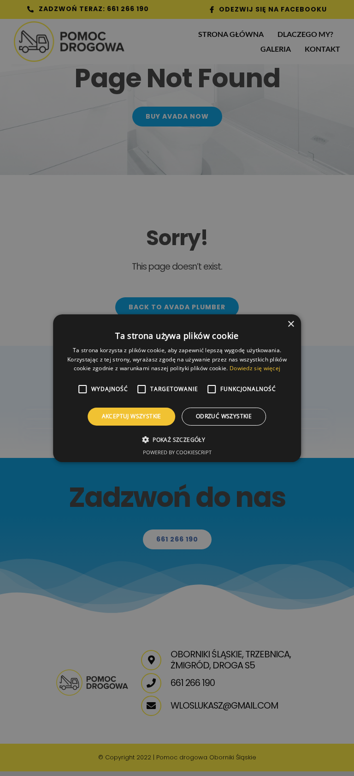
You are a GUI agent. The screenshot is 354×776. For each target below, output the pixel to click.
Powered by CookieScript (177, 452)
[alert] (177, 388)
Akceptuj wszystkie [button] (131, 416)
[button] (177, 439)
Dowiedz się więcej (255, 368)
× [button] (290, 323)
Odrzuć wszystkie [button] (224, 416)
